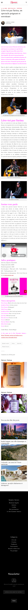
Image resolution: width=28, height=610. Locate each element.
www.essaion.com (8, 275)
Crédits (14, 507)
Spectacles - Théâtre (15, 8)
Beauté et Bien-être (14, 548)
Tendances (14, 544)
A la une (4, 8)
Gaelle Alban (10, 22)
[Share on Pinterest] (25, 110)
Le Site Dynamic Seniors (14, 511)
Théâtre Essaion (5, 346)
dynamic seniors (5, 343)
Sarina (13, 343)
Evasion (14, 542)
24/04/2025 (8, 23)
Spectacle (19, 343)
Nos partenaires (14, 509)
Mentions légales (14, 503)
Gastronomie (14, 546)
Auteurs (14, 505)
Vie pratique (14, 550)
